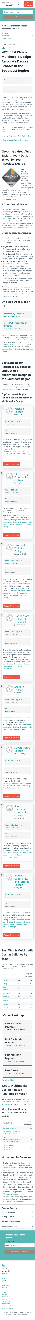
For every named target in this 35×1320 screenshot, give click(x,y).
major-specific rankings (10, 344)
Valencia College (19, 410)
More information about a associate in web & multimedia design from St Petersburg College (17, 785)
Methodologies (6, 1285)
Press (3, 1276)
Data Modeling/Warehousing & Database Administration (11, 1139)
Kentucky (6, 1004)
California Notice (7, 1306)
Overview (5, 33)
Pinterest (5, 1294)
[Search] (18, 4)
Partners (4, 1290)
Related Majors (7, 38)
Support (4, 1280)
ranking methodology (16, 287)
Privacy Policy (6, 1304)
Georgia (5, 984)
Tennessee (6, 993)
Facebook (5, 1297)
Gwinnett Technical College (19, 548)
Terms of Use (6, 1301)
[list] (17, 35)
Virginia (5, 1000)
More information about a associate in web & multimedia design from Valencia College (17, 453)
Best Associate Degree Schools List (16, 140)
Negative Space (10, 1199)
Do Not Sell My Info (8, 1308)
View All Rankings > (9, 1080)
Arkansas (6, 997)
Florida (5, 980)
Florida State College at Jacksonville (21, 619)
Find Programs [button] (29, 4)
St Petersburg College (22, 749)
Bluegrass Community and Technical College (22, 880)
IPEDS (15, 1175)
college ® (9, 4)
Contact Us (5, 1278)
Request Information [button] (11, 464)
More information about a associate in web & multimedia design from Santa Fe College (17, 727)
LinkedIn (4, 1299)
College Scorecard (10, 1194)
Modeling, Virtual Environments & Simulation (8, 1147)
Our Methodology (24, 136)
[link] (17, 35)
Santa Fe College (19, 688)
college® (6, 1269)
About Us (4, 1273)
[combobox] (18, 4)
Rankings (5, 35)
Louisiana (6, 1008)
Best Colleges (6, 218)
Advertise (4, 1287)
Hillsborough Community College (22, 477)
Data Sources (5, 1283)
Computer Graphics (9, 1128)
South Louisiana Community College (21, 811)
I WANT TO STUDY (9, 1242)
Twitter (4, 1292)
